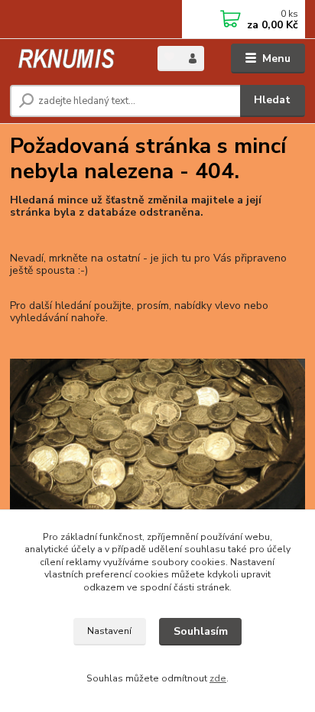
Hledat (272, 100)
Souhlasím (201, 631)
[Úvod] (71, 58)
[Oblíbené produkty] (169, 57)
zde (217, 678)
